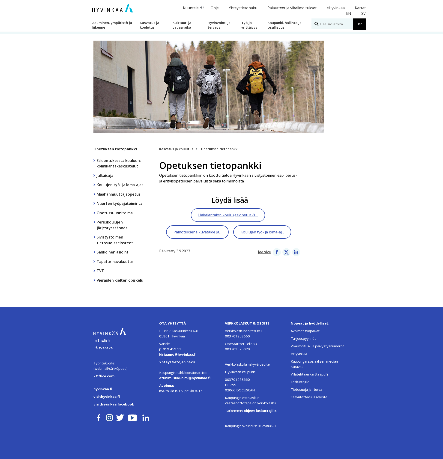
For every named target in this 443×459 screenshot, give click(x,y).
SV (363, 13)
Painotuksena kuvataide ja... (197, 232)
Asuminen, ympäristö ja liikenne (112, 24)
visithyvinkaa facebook (113, 404)
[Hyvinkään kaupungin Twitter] (120, 416)
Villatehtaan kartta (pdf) (309, 374)
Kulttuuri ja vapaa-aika (182, 24)
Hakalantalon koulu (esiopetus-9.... (228, 215)
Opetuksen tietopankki (115, 149)
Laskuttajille (300, 381)
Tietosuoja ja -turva (306, 389)
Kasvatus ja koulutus (149, 24)
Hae (359, 24)
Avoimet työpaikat (305, 330)
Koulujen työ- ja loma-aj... (262, 232)
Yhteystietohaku (243, 7)
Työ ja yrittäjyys (249, 24)
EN (348, 13)
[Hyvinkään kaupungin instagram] (109, 416)
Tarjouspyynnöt (303, 338)
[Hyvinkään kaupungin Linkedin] (145, 416)
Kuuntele (191, 7)
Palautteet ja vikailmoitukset (292, 7)
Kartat (360, 7)
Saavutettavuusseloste (309, 397)
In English (101, 340)
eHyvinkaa (336, 7)
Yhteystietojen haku (177, 362)
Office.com (104, 376)
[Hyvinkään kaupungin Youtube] (132, 416)
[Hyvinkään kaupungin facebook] (98, 416)
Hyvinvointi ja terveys (219, 24)
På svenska (103, 348)
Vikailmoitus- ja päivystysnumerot (317, 346)
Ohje (215, 7)
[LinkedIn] (296, 251)
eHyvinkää (299, 353)
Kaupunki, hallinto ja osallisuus (285, 24)
